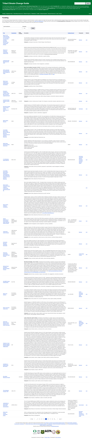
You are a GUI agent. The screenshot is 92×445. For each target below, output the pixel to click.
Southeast (81, 160)
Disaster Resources (51, 13)
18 (52, 419)
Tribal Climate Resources (18, 13)
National (80, 39)
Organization (13, 33)
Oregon (80, 321)
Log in (90, 13)
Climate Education (43, 13)
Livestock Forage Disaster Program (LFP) (6, 101)
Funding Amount (71, 33)
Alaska (80, 163)
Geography (24, 26)
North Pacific (81, 404)
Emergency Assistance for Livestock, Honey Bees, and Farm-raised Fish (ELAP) (6, 93)
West (54, 74)
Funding (3, 13)
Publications (33, 13)
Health (38, 13)
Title (4, 33)
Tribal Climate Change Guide (15, 3)
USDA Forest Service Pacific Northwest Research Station (36, 423)
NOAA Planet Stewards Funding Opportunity (6, 144)
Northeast (81, 159)
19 (54, 419)
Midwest (80, 158)
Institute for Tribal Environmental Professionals (56, 423)
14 (44, 419)
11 (38, 419)
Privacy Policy (47, 437)
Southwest (81, 157)
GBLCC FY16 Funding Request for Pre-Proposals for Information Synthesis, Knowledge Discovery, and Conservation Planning (6, 40)
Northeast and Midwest (44, 74)
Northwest (81, 108)
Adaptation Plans (9, 13)
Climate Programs (27, 13)
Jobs (57, 13)
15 (46, 419)
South (50, 74)
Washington (81, 322)
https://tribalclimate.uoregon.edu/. (8, 9)
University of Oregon (49, 422)
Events (60, 13)
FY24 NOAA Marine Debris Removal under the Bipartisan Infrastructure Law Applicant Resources (6, 133)
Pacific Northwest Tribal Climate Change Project (29, 6)
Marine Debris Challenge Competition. (5, 205)
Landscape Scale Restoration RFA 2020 (6, 61)
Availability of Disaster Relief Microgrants (5, 365)
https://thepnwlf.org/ (51, 8)
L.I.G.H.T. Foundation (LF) (54, 6)
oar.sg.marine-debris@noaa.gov (48, 212)
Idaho (80, 323)
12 (40, 419)
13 (42, 419)
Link (86, 39)
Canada (80, 414)
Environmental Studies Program (58, 422)
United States (81, 253)
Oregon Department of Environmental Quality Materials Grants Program (6, 221)
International (81, 413)
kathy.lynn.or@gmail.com (39, 21)
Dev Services (58, 437)
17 (50, 419)
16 (48, 419)
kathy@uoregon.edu (55, 426)
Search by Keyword (6, 26)
